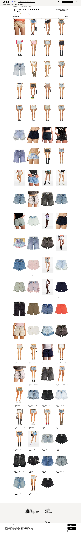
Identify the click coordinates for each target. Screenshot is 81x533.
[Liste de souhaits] (59, 1)
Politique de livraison (47, 509)
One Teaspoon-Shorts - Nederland (29, 519)
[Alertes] (55, 1)
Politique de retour (47, 510)
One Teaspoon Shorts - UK (28, 509)
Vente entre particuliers (48, 520)
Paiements (46, 511)
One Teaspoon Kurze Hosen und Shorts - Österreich (32, 511)
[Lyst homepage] (6, 2)
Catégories (46, 521)
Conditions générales (47, 515)
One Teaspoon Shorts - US (28, 510)
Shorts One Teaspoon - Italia (28, 515)
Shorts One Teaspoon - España (29, 514)
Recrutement (46, 513)
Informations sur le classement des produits (51, 519)
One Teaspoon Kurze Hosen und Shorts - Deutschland (32, 513)
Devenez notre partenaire (48, 522)
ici (58, 18)
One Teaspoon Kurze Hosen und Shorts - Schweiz (31, 512)
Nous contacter (47, 514)
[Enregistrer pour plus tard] (25, 36)
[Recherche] (19, 1)
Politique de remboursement (48, 512)
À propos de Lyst (47, 508)
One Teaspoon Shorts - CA (28, 508)
